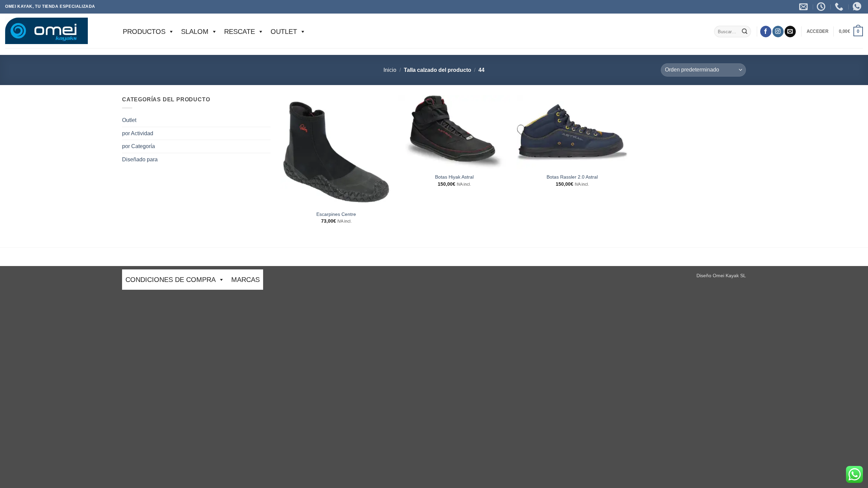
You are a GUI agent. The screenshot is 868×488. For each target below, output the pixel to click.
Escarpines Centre (336, 214)
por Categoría (138, 146)
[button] (818, 31)
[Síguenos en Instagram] (778, 31)
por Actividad (137, 133)
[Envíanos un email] (790, 31)
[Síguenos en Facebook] (765, 31)
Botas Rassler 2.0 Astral (572, 177)
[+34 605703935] (840, 7)
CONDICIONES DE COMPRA (170, 279)
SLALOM (195, 31)
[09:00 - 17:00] (822, 7)
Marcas (245, 279)
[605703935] (858, 7)
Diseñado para (140, 159)
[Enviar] (744, 31)
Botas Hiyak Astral (454, 177)
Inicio (389, 70)
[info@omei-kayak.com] (804, 7)
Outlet (284, 31)
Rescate (239, 31)
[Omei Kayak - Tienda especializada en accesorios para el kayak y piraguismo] (57, 31)
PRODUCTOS (144, 31)
